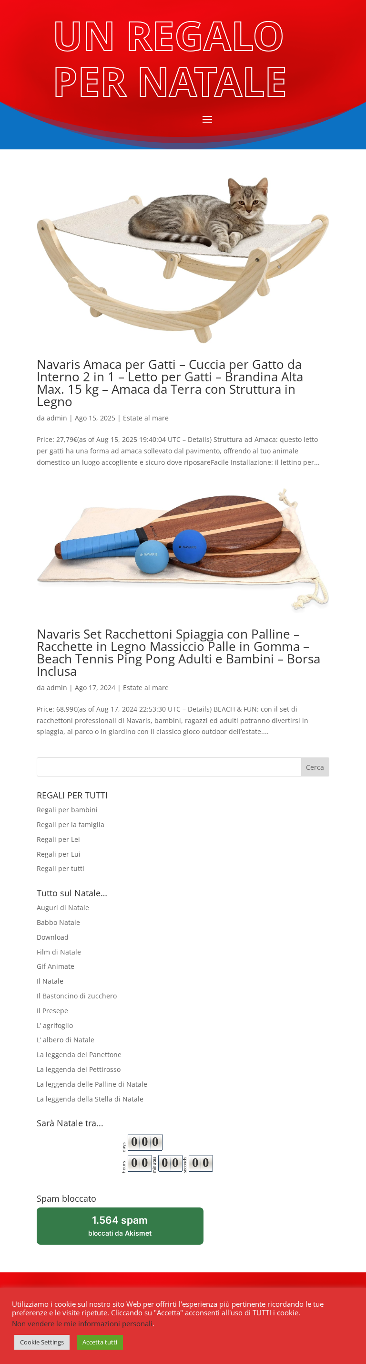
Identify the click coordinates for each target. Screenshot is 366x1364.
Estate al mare (146, 417)
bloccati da (132, 1229)
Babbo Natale (58, 922)
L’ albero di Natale (65, 1039)
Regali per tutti (60, 868)
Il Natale (50, 981)
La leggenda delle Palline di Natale (92, 1084)
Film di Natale (59, 951)
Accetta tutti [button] (99, 1342)
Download (53, 937)
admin (57, 417)
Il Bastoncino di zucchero (77, 995)
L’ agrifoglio (55, 1025)
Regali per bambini (67, 809)
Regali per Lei (58, 839)
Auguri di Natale (63, 907)
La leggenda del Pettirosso (79, 1069)
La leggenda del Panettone (79, 1054)
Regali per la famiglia (70, 824)
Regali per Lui (59, 854)
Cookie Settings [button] (42, 1342)
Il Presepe (52, 1010)
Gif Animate (55, 966)
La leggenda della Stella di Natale (90, 1098)
